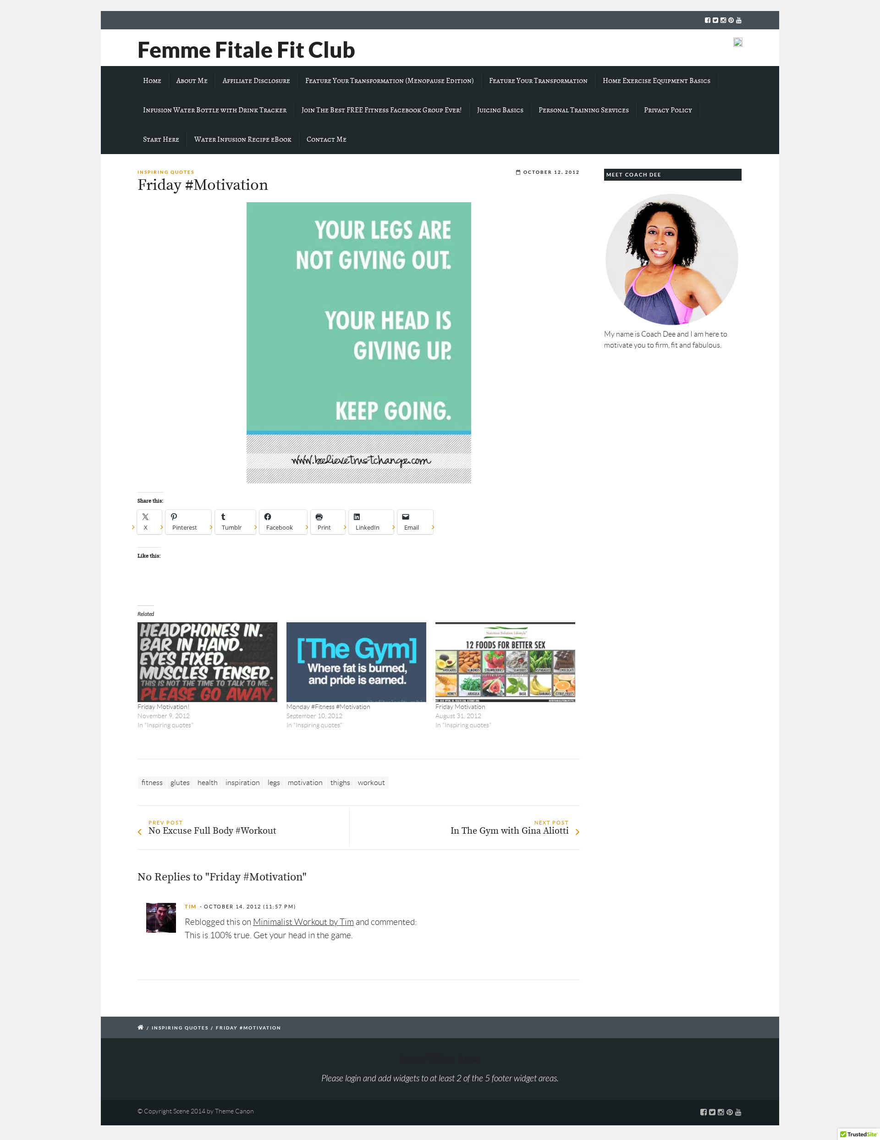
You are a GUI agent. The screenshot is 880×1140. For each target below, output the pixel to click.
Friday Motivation (460, 706)
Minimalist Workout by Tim (303, 922)
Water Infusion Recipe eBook (243, 139)
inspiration (243, 782)
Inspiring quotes (166, 172)
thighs (340, 782)
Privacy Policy (668, 110)
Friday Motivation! (164, 706)
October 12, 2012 (551, 172)
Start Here (161, 139)
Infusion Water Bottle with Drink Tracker (214, 110)
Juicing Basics (500, 110)
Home (152, 80)
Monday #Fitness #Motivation (328, 706)
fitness (152, 782)
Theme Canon (234, 1111)
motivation (305, 782)
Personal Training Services (584, 110)
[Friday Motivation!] (207, 662)
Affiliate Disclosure (256, 80)
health (208, 782)
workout (371, 782)
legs (274, 782)
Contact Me (326, 139)
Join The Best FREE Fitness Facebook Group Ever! (382, 110)
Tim (191, 906)
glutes (180, 782)
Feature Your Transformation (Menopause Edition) (389, 80)
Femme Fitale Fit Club (246, 49)
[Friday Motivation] (505, 662)
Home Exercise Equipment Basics (656, 80)
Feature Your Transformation (538, 80)
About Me (192, 80)
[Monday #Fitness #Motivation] (356, 662)
